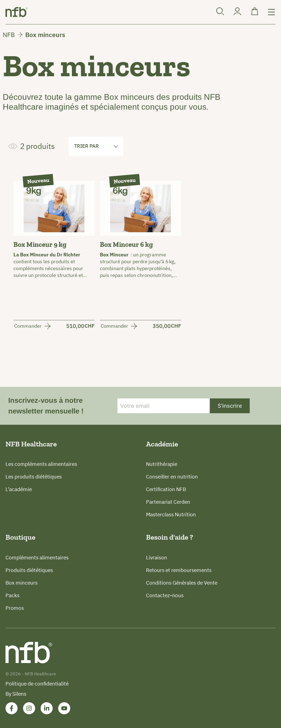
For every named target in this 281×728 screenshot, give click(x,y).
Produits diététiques (29, 570)
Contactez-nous (165, 595)
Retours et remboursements (179, 570)
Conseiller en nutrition (172, 476)
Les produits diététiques (33, 476)
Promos (14, 608)
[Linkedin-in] (47, 708)
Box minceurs (21, 582)
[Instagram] (29, 708)
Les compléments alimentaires (41, 464)
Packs (12, 595)
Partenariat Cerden (168, 501)
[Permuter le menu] (271, 12)
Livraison (156, 557)
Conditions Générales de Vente (181, 582)
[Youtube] (64, 708)
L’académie (18, 489)
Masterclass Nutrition (171, 514)
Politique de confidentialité (37, 683)
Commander (28, 326)
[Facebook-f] (11, 708)
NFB (9, 34)
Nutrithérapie (161, 464)
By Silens (15, 693)
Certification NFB (166, 489)
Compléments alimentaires (37, 557)
